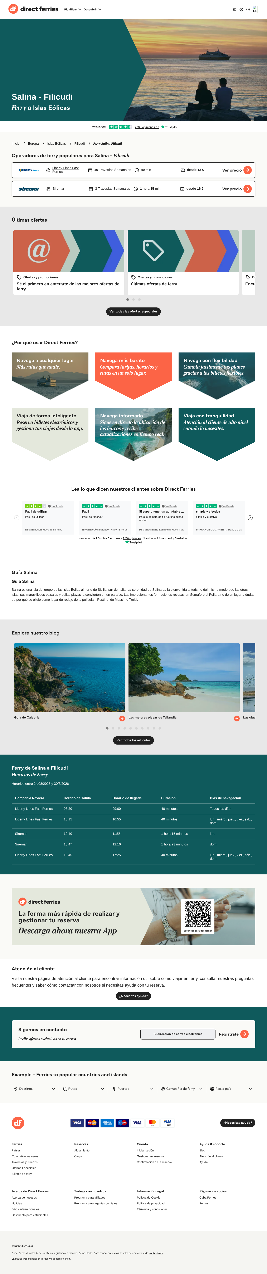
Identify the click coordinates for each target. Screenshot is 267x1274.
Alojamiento (81, 1150)
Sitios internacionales (25, 1209)
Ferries (204, 1203)
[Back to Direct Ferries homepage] (33, 9)
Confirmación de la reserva (154, 1162)
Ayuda (203, 1162)
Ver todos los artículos (133, 740)
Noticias (17, 1203)
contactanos (156, 1253)
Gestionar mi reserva (150, 1156)
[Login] (241, 9)
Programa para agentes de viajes (95, 1203)
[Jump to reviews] (133, 127)
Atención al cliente (211, 1156)
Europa (33, 143)
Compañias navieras (25, 1156)
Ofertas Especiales (24, 1168)
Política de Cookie (148, 1197)
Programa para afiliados (89, 1197)
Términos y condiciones (152, 1209)
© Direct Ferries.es (22, 1246)
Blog (202, 1150)
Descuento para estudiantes (30, 1215)
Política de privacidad (151, 1203)
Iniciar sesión (145, 1150)
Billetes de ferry (22, 1173)
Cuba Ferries (207, 1197)
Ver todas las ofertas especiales (133, 311)
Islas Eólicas (56, 143)
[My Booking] (235, 9)
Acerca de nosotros (24, 1197)
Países (16, 1150)
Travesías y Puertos (25, 1162)
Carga (78, 1156)
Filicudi (79, 143)
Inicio (15, 143)
